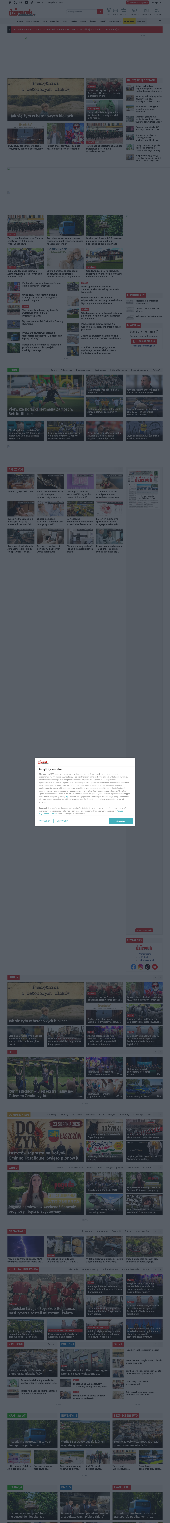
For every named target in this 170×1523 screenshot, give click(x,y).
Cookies (54, 814)
